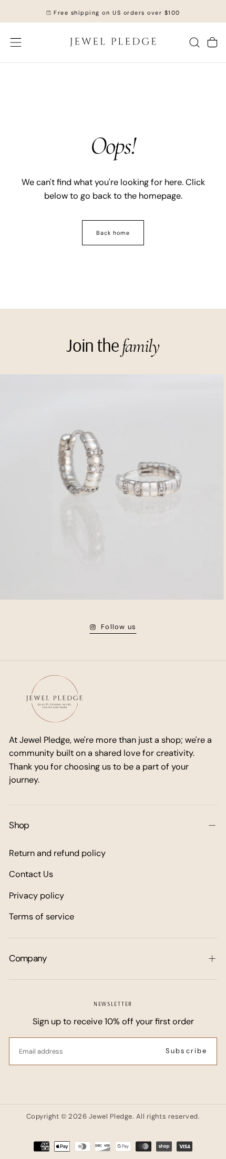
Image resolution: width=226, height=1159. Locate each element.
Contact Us (31, 874)
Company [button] (28, 958)
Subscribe (186, 1050)
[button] (16, 42)
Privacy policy (36, 895)
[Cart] (212, 42)
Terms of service (41, 916)
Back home (113, 232)
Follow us (118, 626)
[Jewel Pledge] (54, 699)
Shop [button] (19, 825)
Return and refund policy (57, 853)
